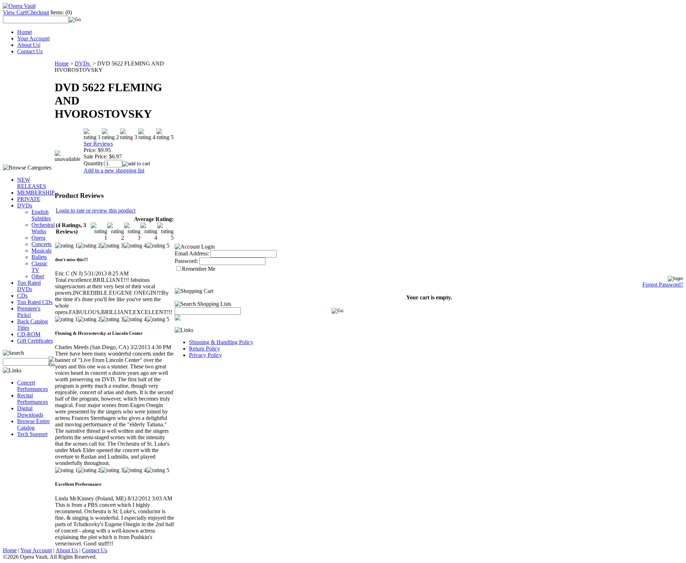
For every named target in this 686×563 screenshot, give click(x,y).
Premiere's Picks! (28, 311)
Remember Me (198, 269)
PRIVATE (28, 199)
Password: (186, 261)
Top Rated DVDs (29, 286)
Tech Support (32, 434)
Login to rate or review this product (95, 210)
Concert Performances (32, 386)
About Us (28, 45)
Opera (38, 238)
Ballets (39, 257)
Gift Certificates (35, 341)
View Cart (14, 12)
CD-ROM (28, 334)
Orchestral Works (43, 228)
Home (24, 32)
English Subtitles (41, 215)
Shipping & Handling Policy (221, 342)
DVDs (24, 205)
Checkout (38, 12)
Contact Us (30, 51)
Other (37, 276)
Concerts (41, 244)
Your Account (33, 38)
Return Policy (204, 349)
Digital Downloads (30, 411)
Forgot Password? (662, 285)
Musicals (41, 251)
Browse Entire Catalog (33, 424)
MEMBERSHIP (36, 193)
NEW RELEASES (31, 183)
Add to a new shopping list (114, 170)
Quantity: (94, 163)
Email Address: (192, 253)
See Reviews (98, 144)
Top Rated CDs (35, 302)
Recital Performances (32, 398)
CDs (22, 296)
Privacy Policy (205, 355)
